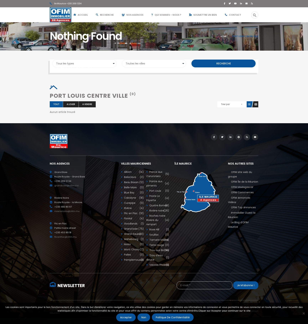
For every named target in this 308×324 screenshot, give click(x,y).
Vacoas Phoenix (159, 265)
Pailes (133, 254)
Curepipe (133, 203)
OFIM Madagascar (242, 187)
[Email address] (246, 3)
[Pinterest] (238, 137)
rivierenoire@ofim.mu (66, 211)
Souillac (159, 234)
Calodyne (133, 198)
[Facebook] (224, 3)
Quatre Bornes (159, 205)
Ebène (133, 208)
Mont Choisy (133, 249)
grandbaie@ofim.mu (66, 185)
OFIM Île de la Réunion (244, 181)
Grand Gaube (133, 234)
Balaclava (133, 177)
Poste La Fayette (157, 198)
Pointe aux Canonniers (157, 174)
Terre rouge (159, 245)
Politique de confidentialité (173, 317)
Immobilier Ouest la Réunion (241, 215)
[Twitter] (230, 3)
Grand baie (133, 229)
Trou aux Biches (159, 250)
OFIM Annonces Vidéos (239, 200)
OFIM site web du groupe (240, 174)
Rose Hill (159, 229)
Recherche (223, 63)
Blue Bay (133, 192)
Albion (133, 172)
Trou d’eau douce (157, 257)
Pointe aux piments (157, 183)
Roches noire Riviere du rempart (157, 220)
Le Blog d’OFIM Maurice (238, 225)
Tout (56, 104)
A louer (71, 104)
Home (224, 36)
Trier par (225, 104)
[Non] (303, 313)
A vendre (87, 104)
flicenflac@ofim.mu (65, 237)
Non (143, 317)
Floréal (133, 218)
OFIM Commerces (242, 192)
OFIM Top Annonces (243, 207)
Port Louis (159, 191)
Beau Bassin (133, 182)
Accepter (126, 317)
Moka (133, 244)
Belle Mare (133, 187)
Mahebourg (133, 239)
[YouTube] (235, 3)
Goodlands (133, 223)
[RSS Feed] (252, 3)
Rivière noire (159, 210)
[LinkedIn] (241, 3)
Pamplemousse (133, 260)
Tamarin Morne (159, 240)
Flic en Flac (133, 213)
